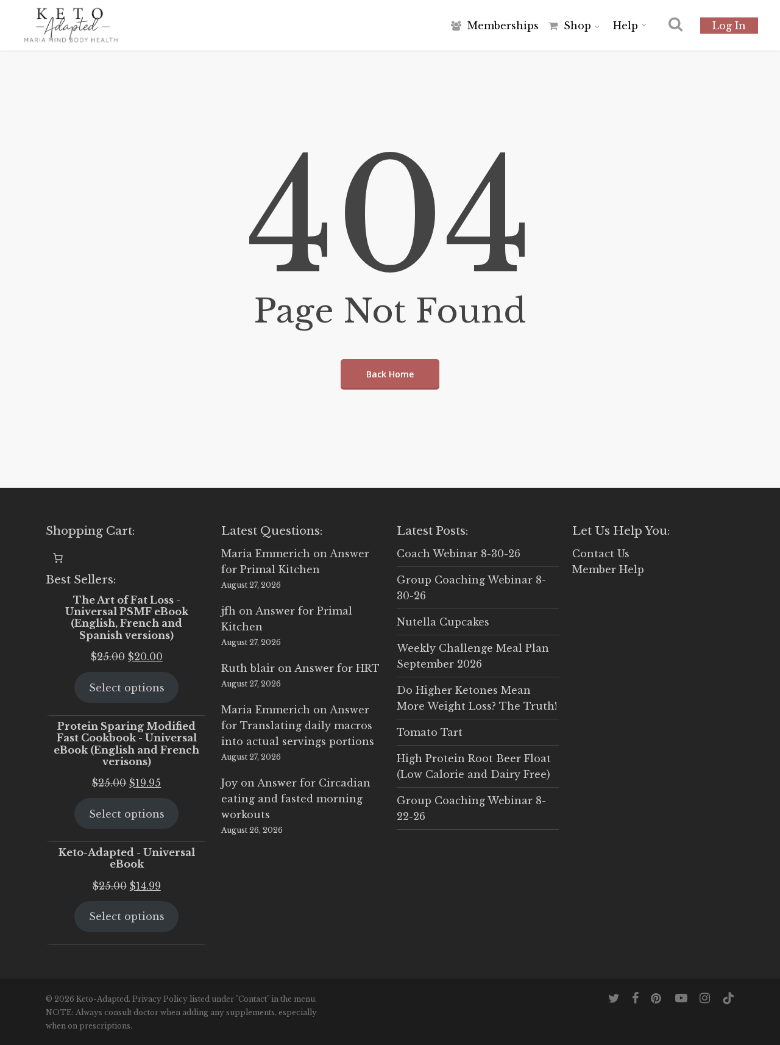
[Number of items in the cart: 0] (58, 558)
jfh (228, 611)
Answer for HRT (337, 668)
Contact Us (600, 553)
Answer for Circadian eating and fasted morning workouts (295, 799)
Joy (229, 783)
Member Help (608, 569)
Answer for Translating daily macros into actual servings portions (297, 725)
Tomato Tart (430, 732)
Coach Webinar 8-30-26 (458, 553)
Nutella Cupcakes (443, 622)
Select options (127, 688)
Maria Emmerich (265, 553)
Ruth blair (248, 668)
